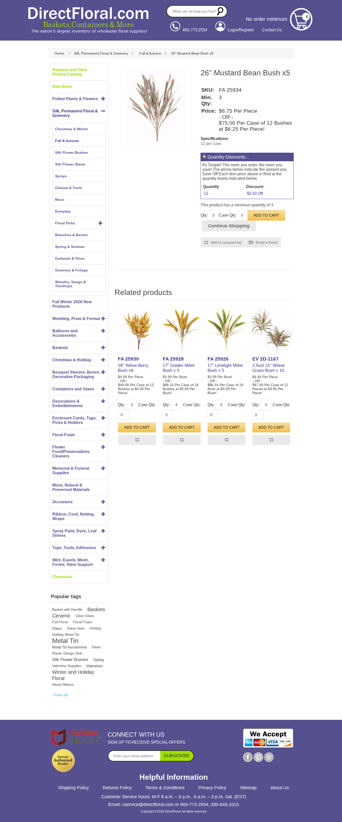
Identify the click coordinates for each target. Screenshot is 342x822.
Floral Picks (65, 223)
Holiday (95, 628)
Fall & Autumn (67, 141)
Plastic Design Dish (67, 653)
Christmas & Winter (71, 129)
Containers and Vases (73, 389)
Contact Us (272, 30)
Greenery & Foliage (71, 270)
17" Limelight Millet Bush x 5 (225, 368)
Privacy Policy (212, 787)
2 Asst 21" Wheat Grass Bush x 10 (268, 368)
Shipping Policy (73, 787)
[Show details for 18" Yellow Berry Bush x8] (136, 329)
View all (60, 695)
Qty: (204, 215)
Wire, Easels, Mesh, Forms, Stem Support (72, 562)
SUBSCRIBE (177, 755)
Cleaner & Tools (68, 188)
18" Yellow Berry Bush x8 (133, 368)
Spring (98, 659)
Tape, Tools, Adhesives (74, 548)
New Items (62, 86)
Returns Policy (117, 787)
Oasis (96, 647)
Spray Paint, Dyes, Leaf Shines (74, 533)
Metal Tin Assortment (69, 647)
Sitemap (248, 787)
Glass (57, 628)
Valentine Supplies (66, 666)
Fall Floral (60, 622)
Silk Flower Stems (70, 164)
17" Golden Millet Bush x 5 (179, 368)
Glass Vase (76, 628)
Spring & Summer (70, 247)
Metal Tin (65, 641)
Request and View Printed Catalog (69, 72)
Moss (59, 200)
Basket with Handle (67, 609)
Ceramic (61, 615)
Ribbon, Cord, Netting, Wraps (73, 516)
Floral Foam (63, 435)
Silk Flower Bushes (71, 152)
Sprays (61, 176)
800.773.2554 (195, 30)
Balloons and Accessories (65, 333)
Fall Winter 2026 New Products (72, 304)
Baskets (60, 348)
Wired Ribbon (63, 685)
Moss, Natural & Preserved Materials (71, 487)
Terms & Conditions (165, 787)
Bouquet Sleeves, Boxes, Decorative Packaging (76, 374)
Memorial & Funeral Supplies (70, 470)
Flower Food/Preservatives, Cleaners (71, 451)
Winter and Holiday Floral (73, 675)
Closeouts (62, 577)
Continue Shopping (229, 225)
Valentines (94, 666)
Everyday (63, 211)
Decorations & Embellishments (67, 403)
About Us (279, 787)
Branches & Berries (71, 235)
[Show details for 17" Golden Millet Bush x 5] (181, 329)
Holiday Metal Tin (65, 634)
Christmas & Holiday (71, 360)
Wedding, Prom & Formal (76, 318)
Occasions (62, 502)
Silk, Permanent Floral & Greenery (75, 113)
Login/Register (241, 30)
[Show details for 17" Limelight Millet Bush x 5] (226, 329)
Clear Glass (85, 616)
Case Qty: (227, 215)
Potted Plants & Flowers (75, 99)
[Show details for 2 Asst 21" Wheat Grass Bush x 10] (271, 329)
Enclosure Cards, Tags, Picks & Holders (74, 420)
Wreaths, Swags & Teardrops (70, 284)
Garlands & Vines (70, 258)
